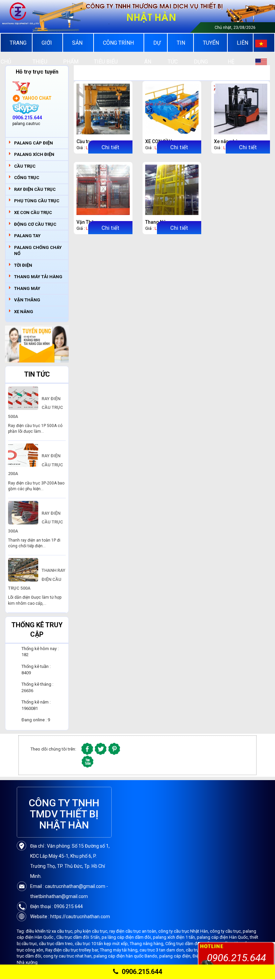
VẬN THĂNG (27, 299)
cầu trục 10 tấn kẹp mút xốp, (102, 943)
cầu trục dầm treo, (57, 943)
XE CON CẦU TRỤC (33, 212)
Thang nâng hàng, (147, 943)
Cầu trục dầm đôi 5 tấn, (79, 937)
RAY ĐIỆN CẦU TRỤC (35, 189)
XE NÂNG (23, 311)
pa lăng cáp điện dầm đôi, (127, 937)
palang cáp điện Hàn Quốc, (223, 937)
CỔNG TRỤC (26, 177)
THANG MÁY (27, 288)
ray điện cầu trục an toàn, (133, 931)
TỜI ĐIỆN (23, 265)
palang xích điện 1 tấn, (175, 937)
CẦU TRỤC (25, 166)
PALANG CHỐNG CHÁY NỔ (38, 250)
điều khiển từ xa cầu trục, (50, 931)
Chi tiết (110, 147)
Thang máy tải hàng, (120, 949)
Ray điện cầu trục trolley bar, (72, 949)
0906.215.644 (142, 972)
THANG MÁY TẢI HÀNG (38, 276)
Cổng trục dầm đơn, (184, 943)
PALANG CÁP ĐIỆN (33, 142)
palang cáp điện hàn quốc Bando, (126, 956)
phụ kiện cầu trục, (91, 931)
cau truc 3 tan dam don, (163, 949)
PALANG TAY (27, 235)
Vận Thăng (88, 222)
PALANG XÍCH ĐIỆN (34, 154)
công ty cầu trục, (226, 931)
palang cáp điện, (175, 956)
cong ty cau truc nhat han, (68, 956)
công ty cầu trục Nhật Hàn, (184, 931)
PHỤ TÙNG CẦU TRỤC (36, 200)
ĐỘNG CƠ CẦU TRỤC (35, 224)
